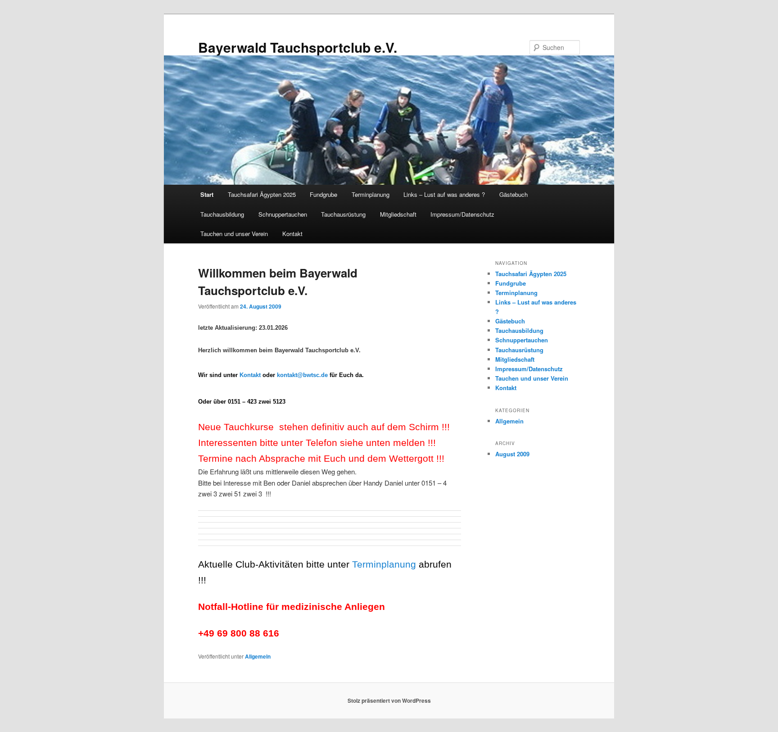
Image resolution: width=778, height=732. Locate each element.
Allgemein (258, 656)
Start (206, 194)
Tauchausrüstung (343, 214)
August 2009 (512, 454)
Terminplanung (370, 194)
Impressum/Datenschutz (462, 214)
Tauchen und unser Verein (234, 233)
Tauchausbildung (222, 214)
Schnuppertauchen (282, 214)
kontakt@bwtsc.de (302, 375)
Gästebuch (513, 194)
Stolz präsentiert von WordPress (389, 700)
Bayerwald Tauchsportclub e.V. (297, 47)
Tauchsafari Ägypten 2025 (262, 194)
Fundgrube (323, 194)
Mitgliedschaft (398, 214)
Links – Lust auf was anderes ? (444, 194)
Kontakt (292, 233)
